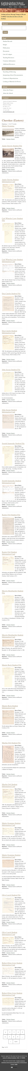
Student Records (7, 41)
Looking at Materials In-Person (12, 81)
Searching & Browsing (9, 72)
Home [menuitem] (10, 7)
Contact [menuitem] (25, 7)
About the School (8, 93)
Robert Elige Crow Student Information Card (12, 964)
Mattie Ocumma (8, 126)
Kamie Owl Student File (11, 514)
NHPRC (23, 1058)
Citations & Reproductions (10, 78)
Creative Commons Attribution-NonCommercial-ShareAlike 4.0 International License (14, 1062)
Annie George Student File (12, 145)
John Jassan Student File (11, 369)
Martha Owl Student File (11, 743)
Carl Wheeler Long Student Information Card (12, 260)
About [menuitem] (15, 7)
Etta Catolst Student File (11, 293)
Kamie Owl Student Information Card (9, 553)
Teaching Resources (8, 57)
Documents (6, 51)
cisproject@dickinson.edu (8, 111)
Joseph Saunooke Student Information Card (11, 481)
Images (5, 44)
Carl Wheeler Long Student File (12, 219)
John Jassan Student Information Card (9, 411)
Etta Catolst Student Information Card (9, 331)
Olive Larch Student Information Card (9, 933)
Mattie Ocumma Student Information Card (11, 824)
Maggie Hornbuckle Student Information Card (12, 636)
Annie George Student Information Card (10, 180)
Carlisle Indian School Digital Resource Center (13, 3)
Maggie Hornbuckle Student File (12, 592)
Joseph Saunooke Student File (13, 443)
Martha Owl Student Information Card (9, 785)
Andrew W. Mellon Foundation (9, 1058)
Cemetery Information (9, 61)
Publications (6, 48)
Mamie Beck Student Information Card (10, 706)
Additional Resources (9, 64)
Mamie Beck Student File (11, 665)
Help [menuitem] (20, 7)
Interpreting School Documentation (13, 75)
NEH (18, 1058)
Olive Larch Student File (11, 895)
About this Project (8, 90)
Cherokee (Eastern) (10, 139)
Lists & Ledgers (7, 54)
